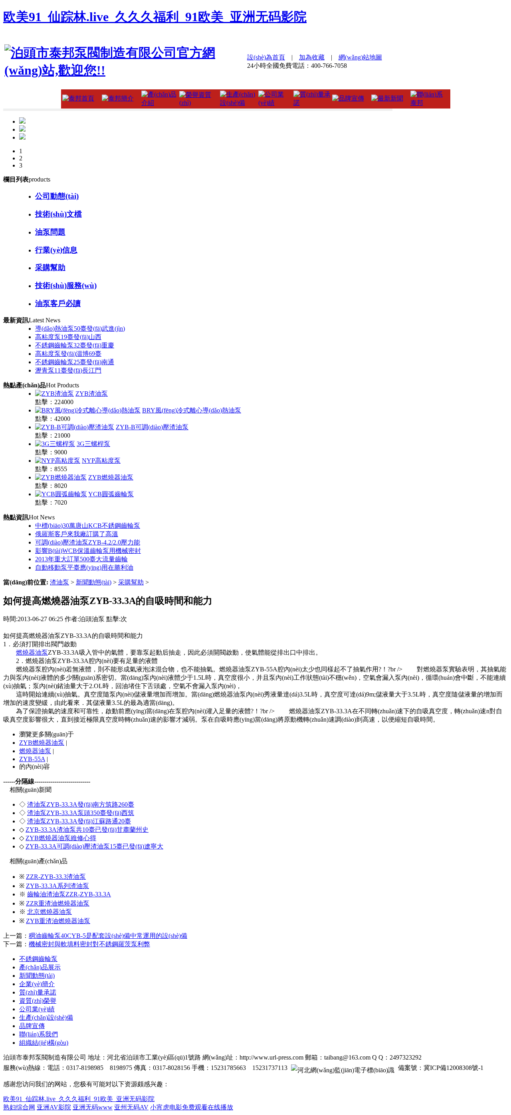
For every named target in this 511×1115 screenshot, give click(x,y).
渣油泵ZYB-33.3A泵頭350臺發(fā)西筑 (80, 812)
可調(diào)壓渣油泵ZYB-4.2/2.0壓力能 (87, 542)
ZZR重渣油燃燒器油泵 (57, 903)
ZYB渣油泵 (91, 393)
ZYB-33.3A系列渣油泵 (57, 885)
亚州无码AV (131, 1107)
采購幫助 (131, 582)
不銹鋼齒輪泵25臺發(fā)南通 (74, 362)
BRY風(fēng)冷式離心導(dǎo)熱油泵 (191, 410)
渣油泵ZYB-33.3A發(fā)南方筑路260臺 (80, 804)
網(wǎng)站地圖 (360, 57)
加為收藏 (312, 57)
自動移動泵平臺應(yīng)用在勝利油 (84, 567)
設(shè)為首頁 (266, 57)
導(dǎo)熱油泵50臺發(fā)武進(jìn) (80, 328)
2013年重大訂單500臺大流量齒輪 (81, 559)
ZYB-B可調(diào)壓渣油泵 (152, 427)
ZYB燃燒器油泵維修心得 (61, 838)
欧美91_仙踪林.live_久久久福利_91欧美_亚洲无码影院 (155, 17)
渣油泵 (59, 582)
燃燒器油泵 (32, 652)
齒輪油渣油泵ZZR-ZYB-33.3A (69, 894)
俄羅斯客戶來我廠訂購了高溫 (76, 534)
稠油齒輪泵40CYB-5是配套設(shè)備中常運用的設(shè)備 (108, 935)
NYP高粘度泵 (101, 460)
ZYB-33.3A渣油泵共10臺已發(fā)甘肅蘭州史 (87, 829)
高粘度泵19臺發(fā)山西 (68, 337)
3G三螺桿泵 (93, 443)
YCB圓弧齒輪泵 (111, 494)
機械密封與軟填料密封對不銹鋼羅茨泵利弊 (89, 944)
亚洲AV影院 (54, 1107)
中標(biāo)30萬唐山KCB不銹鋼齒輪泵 (87, 525)
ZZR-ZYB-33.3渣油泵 (56, 876)
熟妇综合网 (19, 1107)
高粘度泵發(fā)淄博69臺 (68, 353)
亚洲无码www (93, 1107)
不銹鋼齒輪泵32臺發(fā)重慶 (74, 345)
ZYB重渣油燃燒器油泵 (58, 921)
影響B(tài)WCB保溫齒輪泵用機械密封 (88, 550)
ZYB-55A (32, 759)
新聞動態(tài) (93, 582)
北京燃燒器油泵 (49, 911)
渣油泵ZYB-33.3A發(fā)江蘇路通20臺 (79, 821)
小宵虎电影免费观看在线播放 (191, 1107)
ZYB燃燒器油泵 (110, 477)
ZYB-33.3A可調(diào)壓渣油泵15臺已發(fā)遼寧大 (94, 846)
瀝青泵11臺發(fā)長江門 (68, 370)
